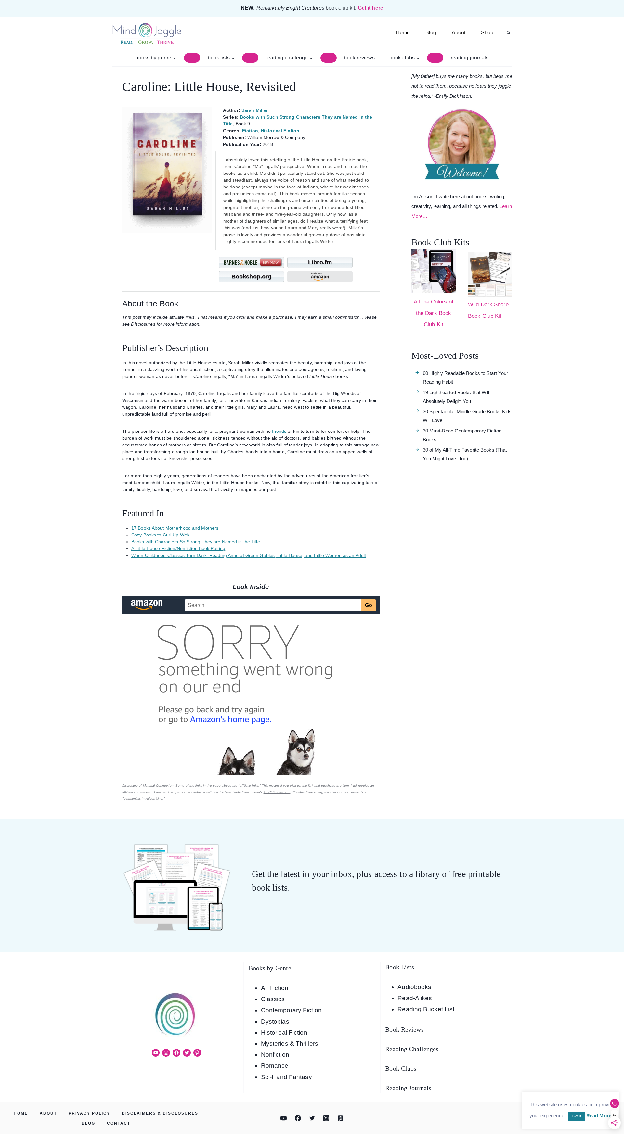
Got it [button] (576, 1116)
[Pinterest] (340, 1118)
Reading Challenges (411, 1048)
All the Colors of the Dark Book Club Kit (433, 313)
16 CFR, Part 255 (277, 792)
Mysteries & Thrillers (289, 1043)
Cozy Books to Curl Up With (160, 534)
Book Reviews (359, 57)
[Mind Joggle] (147, 33)
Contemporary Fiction (291, 1010)
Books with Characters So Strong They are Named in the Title (195, 541)
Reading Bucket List (425, 1009)
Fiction (250, 130)
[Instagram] (326, 1118)
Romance (275, 1065)
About (458, 32)
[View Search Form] (508, 33)
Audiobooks (414, 987)
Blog (430, 32)
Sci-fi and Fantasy (286, 1077)
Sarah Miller (254, 110)
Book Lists (399, 967)
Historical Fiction (280, 130)
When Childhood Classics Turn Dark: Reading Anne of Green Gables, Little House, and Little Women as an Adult (248, 555)
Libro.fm (320, 262)
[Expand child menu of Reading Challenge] (328, 58)
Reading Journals (470, 57)
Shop (487, 32)
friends (279, 431)
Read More (598, 1115)
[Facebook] (298, 1118)
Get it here (370, 8)
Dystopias (275, 1021)
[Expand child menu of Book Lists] (250, 58)
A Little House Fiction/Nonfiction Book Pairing (178, 548)
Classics (273, 999)
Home (403, 32)
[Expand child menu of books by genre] (192, 58)
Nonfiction (275, 1054)
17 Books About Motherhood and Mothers (174, 528)
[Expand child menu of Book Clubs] (435, 58)
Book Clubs (400, 1068)
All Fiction (274, 988)
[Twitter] (312, 1118)
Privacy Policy (89, 1113)
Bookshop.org (251, 276)
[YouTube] (284, 1118)
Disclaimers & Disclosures (160, 1113)
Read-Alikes (414, 998)
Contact (118, 1123)
